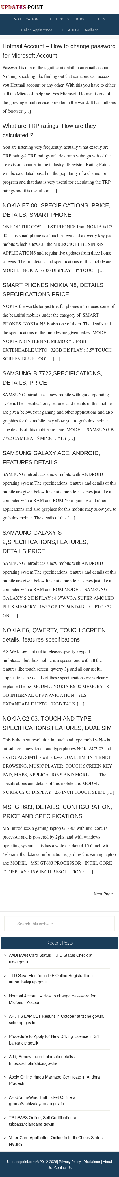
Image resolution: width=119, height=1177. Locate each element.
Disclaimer (91, 1161)
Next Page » (105, 894)
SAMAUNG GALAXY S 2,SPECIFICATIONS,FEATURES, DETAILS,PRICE (45, 541)
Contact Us (63, 1167)
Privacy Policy (70, 1161)
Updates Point (22, 7)
